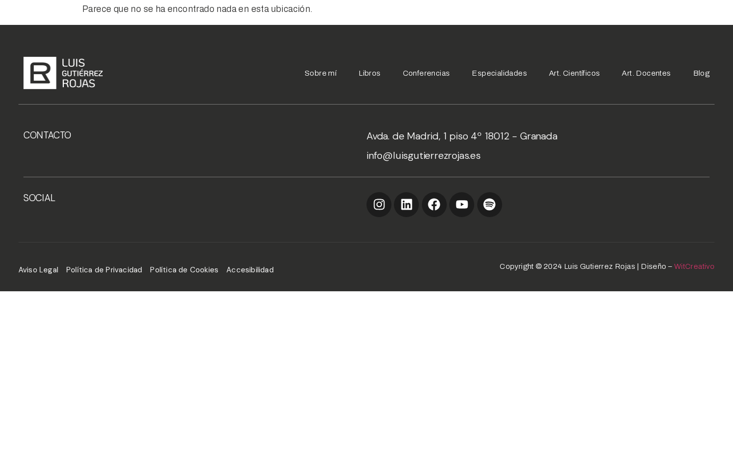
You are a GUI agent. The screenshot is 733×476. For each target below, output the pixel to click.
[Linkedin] (406, 204)
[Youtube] (461, 204)
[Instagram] (378, 204)
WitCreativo (694, 266)
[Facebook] (434, 204)
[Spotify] (489, 204)
